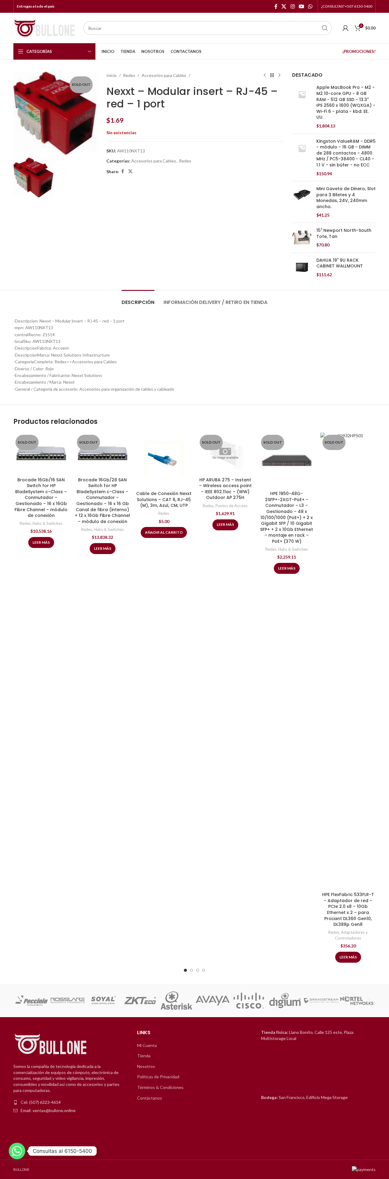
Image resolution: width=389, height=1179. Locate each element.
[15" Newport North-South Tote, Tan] (302, 238)
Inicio (111, 75)
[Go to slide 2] (191, 970)
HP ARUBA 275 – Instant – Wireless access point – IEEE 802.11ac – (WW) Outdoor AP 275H (225, 489)
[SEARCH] (325, 28)
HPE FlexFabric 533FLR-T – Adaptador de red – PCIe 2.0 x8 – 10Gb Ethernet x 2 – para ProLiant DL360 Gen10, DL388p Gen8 (348, 909)
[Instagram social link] (292, 6)
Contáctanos (149, 1098)
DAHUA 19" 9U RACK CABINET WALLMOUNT (339, 263)
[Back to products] (272, 75)
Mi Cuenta (147, 1045)
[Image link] (51, 1044)
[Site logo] (45, 27)
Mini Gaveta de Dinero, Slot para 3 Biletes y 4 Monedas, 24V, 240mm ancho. (346, 198)
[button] (20, 1000)
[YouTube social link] (301, 6)
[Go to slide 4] (203, 970)
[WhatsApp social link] (310, 6)
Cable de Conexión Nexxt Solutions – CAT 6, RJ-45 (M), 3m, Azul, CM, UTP (163, 499)
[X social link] (284, 6)
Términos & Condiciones (160, 1087)
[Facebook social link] (276, 6)
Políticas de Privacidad (158, 1076)
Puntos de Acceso (231, 505)
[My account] (345, 28)
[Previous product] (264, 75)
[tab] (138, 299)
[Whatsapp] (17, 1151)
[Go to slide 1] (185, 970)
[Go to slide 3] (197, 970)
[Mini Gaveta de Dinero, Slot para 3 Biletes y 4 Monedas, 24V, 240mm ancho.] (302, 202)
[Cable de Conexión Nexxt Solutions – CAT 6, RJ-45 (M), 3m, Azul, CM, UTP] (163, 460)
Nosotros (146, 1066)
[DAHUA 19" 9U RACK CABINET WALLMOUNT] (302, 267)
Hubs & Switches (47, 523)
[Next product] (279, 75)
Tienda (143, 1055)
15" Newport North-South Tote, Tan (343, 233)
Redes (129, 75)
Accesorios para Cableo (164, 75)
